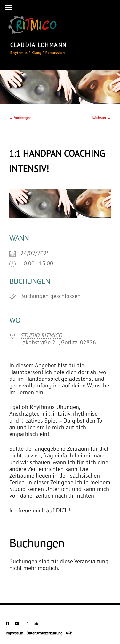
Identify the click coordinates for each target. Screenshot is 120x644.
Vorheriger (20, 118)
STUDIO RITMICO (41, 336)
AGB (69, 633)
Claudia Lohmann (38, 46)
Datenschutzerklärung (44, 633)
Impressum (14, 633)
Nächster (101, 118)
